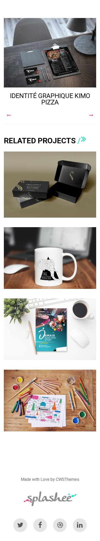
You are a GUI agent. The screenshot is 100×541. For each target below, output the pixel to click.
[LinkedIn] (79, 525)
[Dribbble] (60, 525)
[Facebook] (40, 525)
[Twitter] (20, 525)
